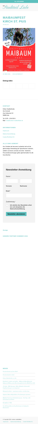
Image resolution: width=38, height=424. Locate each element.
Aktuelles (6, 24)
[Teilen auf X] (12, 86)
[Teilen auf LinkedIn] (25, 86)
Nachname (23, 186)
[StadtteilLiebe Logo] (16, 7)
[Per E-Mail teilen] (32, 86)
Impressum (6, 130)
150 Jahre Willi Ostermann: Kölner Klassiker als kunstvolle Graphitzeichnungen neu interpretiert (16, 387)
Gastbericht (19, 74)
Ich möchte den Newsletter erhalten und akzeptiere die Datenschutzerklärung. (21, 207)
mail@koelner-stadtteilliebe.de (14, 120)
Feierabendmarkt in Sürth (8, 375)
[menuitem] (5, 421)
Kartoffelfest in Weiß (7, 402)
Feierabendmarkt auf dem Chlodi (10, 371)
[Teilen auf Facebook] (6, 86)
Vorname (9, 186)
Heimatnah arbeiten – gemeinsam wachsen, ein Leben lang (16, 391)
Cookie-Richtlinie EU (8, 137)
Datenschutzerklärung (9, 134)
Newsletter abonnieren (16, 214)
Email (8, 191)
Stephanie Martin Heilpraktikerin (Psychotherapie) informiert (16, 394)
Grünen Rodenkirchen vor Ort (9, 378)
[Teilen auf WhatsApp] (19, 86)
